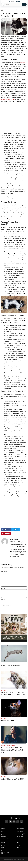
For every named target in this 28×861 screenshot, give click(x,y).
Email (3, 594)
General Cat (8, 9)
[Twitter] (17, 821)
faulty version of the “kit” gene (8, 99)
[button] (6, 529)
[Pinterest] (10, 821)
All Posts (13, 559)
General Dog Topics (5, 745)
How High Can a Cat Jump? (10, 666)
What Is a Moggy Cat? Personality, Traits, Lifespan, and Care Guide (13, 779)
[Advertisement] (14, 118)
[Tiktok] (21, 821)
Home (2, 9)
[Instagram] (14, 821)
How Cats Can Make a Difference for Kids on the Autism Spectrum (13, 693)
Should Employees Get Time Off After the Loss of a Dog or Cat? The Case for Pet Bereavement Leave (12, 750)
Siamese (3, 218)
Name (3, 588)
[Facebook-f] (6, 821)
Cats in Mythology (8, 720)
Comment (4, 571)
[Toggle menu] (2, 4)
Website (3, 599)
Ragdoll (9, 218)
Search (24, 4)
